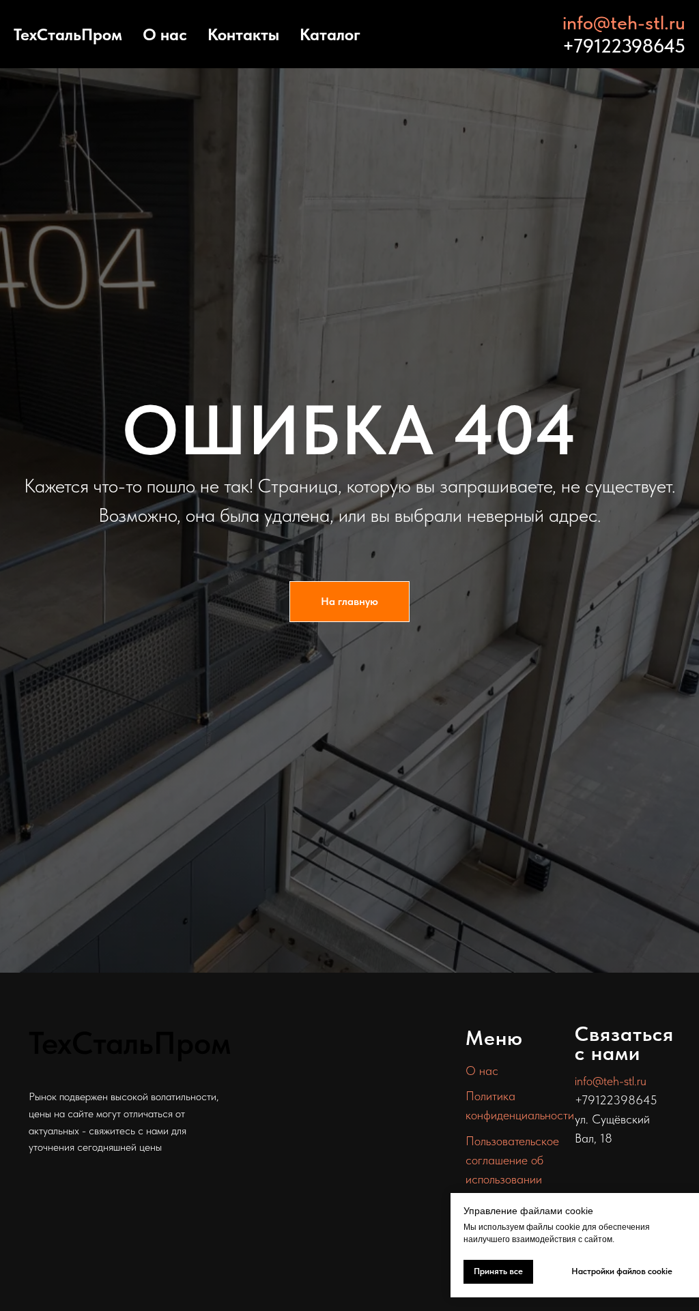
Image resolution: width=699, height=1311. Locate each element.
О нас (165, 34)
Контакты (243, 34)
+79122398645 (623, 45)
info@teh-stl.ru (623, 22)
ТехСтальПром (68, 34)
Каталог (330, 34)
